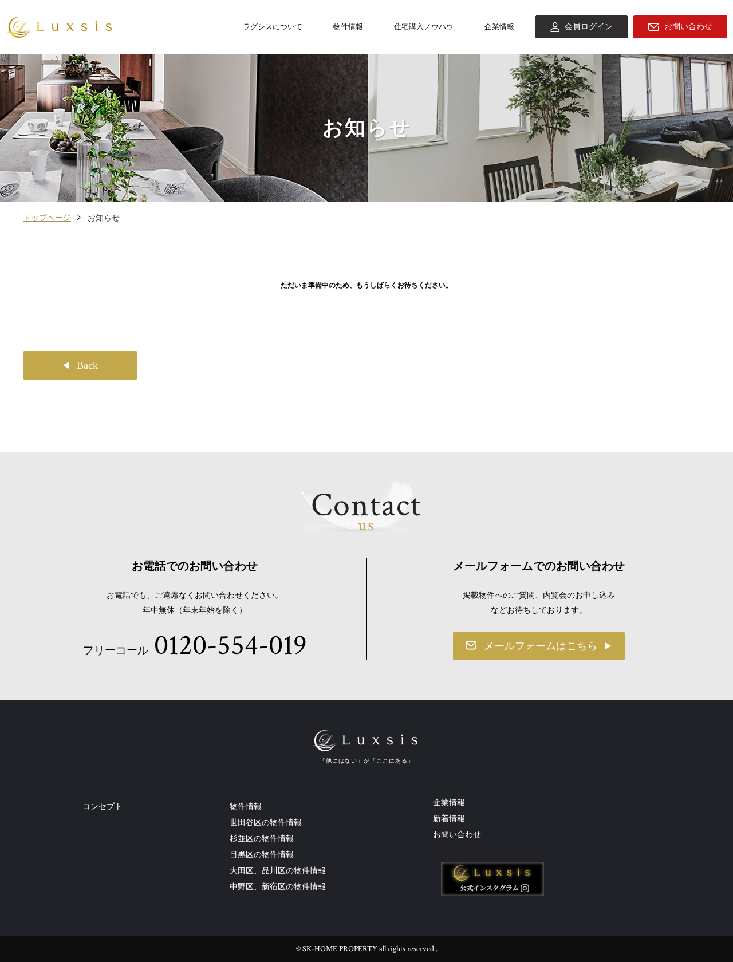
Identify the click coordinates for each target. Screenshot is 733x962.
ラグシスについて (272, 26)
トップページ (47, 217)
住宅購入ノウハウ (424, 26)
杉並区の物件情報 (262, 838)
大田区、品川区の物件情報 (278, 870)
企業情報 (499, 26)
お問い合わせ (457, 834)
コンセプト (102, 806)
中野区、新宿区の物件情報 (278, 886)
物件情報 (348, 26)
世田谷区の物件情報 (266, 822)
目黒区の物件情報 (262, 854)
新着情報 (449, 818)
